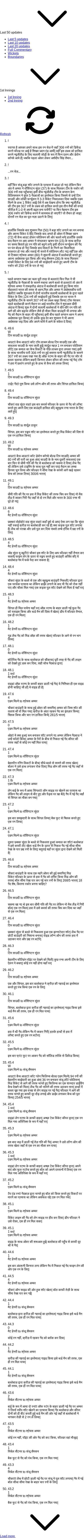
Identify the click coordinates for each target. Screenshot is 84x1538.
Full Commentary (20, 49)
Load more (8, 1536)
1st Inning (14, 97)
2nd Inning (15, 100)
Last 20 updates (19, 46)
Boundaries (16, 57)
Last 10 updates (19, 42)
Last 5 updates (18, 39)
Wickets (13, 53)
